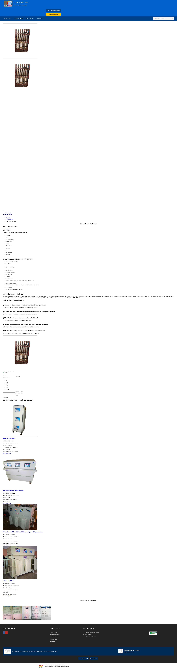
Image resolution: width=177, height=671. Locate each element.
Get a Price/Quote (7, 229)
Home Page (7, 18)
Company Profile (18, 18)
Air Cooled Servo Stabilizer (90, 636)
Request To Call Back (7, 214)
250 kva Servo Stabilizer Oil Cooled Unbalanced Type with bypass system (22, 532)
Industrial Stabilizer (8, 581)
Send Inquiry (54, 14)
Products (8, 217)
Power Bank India (21, 4)
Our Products (29, 18)
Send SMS (94, 658)
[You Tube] (6, 633)
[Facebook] (4, 633)
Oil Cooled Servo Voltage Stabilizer (92, 632)
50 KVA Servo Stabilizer (9, 438)
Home (7, 216)
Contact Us (39, 18)
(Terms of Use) (63, 665)
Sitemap (53, 641)
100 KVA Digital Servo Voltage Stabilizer (13, 490)
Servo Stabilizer (9, 219)
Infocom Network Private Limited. (62, 666)
